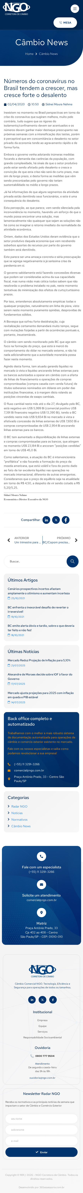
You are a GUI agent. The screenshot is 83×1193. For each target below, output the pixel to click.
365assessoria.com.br (51, 1187)
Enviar (43, 1152)
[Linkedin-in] (32, 1000)
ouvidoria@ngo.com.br (42, 1077)
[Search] (73, 561)
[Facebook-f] (53, 1000)
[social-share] (46, 520)
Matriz (41, 923)
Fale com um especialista (41, 867)
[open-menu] (75, 8)
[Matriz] (41, 912)
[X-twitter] (42, 1000)
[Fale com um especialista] (41, 856)
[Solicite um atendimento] (41, 884)
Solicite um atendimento (41, 895)
